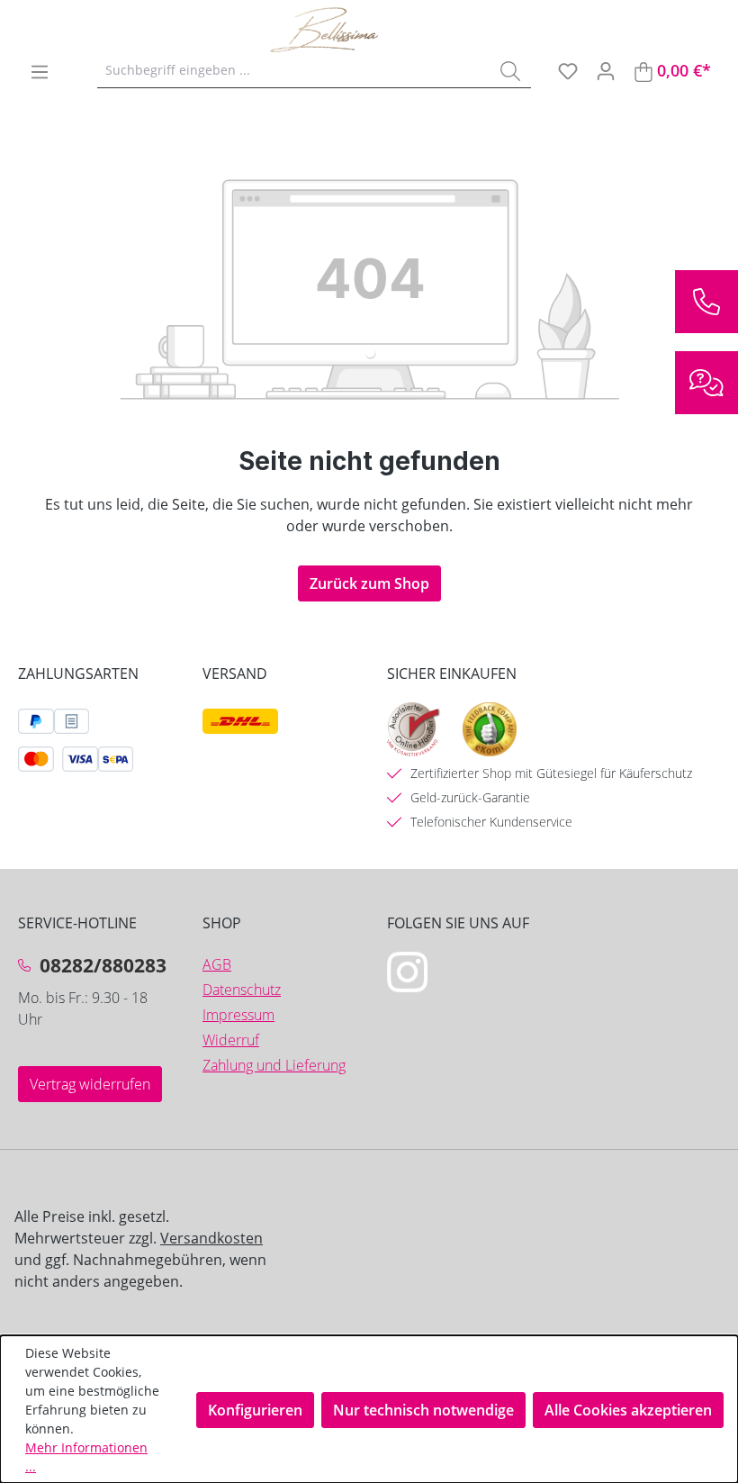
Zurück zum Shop (369, 583)
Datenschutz (241, 989)
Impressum (238, 1015)
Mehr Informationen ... (86, 1457)
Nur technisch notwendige (423, 1410)
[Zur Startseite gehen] (360, 29)
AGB (216, 964)
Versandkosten (211, 1238)
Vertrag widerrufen (90, 1084)
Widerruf (230, 1040)
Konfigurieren (255, 1410)
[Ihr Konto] (606, 70)
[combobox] (293, 70)
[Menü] (39, 71)
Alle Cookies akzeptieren (628, 1410)
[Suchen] (510, 70)
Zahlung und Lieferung (274, 1065)
